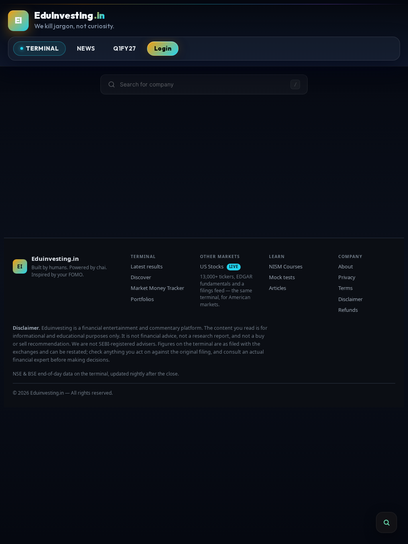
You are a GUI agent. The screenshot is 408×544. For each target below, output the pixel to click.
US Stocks (219, 266)
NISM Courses (285, 266)
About (345, 266)
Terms (345, 288)
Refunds (348, 309)
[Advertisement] (204, 158)
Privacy (346, 277)
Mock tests (282, 277)
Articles (277, 288)
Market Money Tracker (157, 288)
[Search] (386, 522)
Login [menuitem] (162, 48)
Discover (141, 277)
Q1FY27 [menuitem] (124, 48)
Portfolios (142, 299)
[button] (204, 84)
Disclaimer (350, 299)
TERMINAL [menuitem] (42, 48)
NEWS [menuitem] (86, 48)
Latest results (147, 266)
